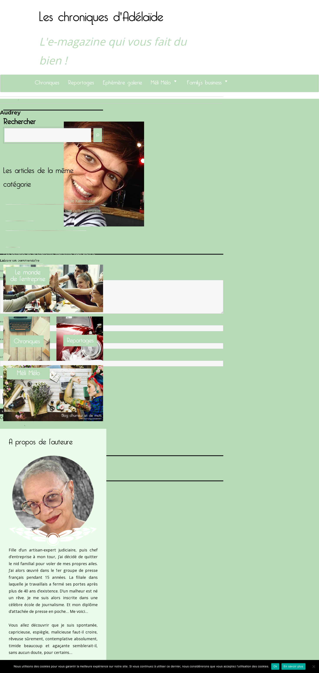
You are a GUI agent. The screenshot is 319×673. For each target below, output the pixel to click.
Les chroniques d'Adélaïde (101, 13)
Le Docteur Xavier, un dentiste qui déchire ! (46, 227)
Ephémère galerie (122, 81)
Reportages (81, 81)
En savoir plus (293, 666)
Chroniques (47, 81)
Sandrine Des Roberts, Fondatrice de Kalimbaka (50, 200)
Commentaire (9, 278)
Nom (3, 322)
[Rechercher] (97, 135)
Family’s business (204, 81)
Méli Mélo (161, 81)
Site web (5, 357)
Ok (275, 666)
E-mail (4, 339)
